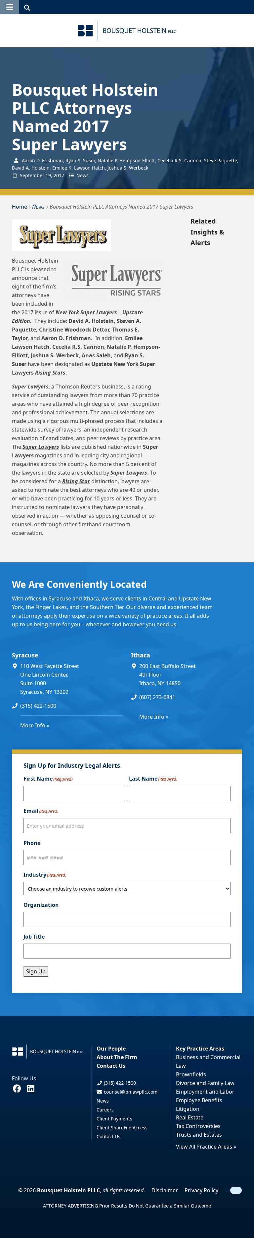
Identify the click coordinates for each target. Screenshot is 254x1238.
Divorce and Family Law (205, 1083)
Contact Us (111, 1065)
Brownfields (191, 1074)
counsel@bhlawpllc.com (130, 1092)
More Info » (34, 725)
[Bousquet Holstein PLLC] (127, 30)
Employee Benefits (199, 1100)
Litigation (187, 1108)
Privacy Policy (201, 1190)
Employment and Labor (205, 1091)
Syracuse (25, 655)
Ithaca (140, 655)
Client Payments (114, 1118)
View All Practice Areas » (206, 1146)
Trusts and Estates (199, 1134)
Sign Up (36, 971)
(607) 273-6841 (157, 697)
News (82, 175)
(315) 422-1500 (38, 705)
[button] (9, 7)
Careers (105, 1110)
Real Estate (189, 1117)
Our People (111, 1048)
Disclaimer (164, 1190)
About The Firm (117, 1057)
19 (48, 175)
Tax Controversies (198, 1126)
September (32, 175)
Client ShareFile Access (122, 1127)
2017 (59, 175)
